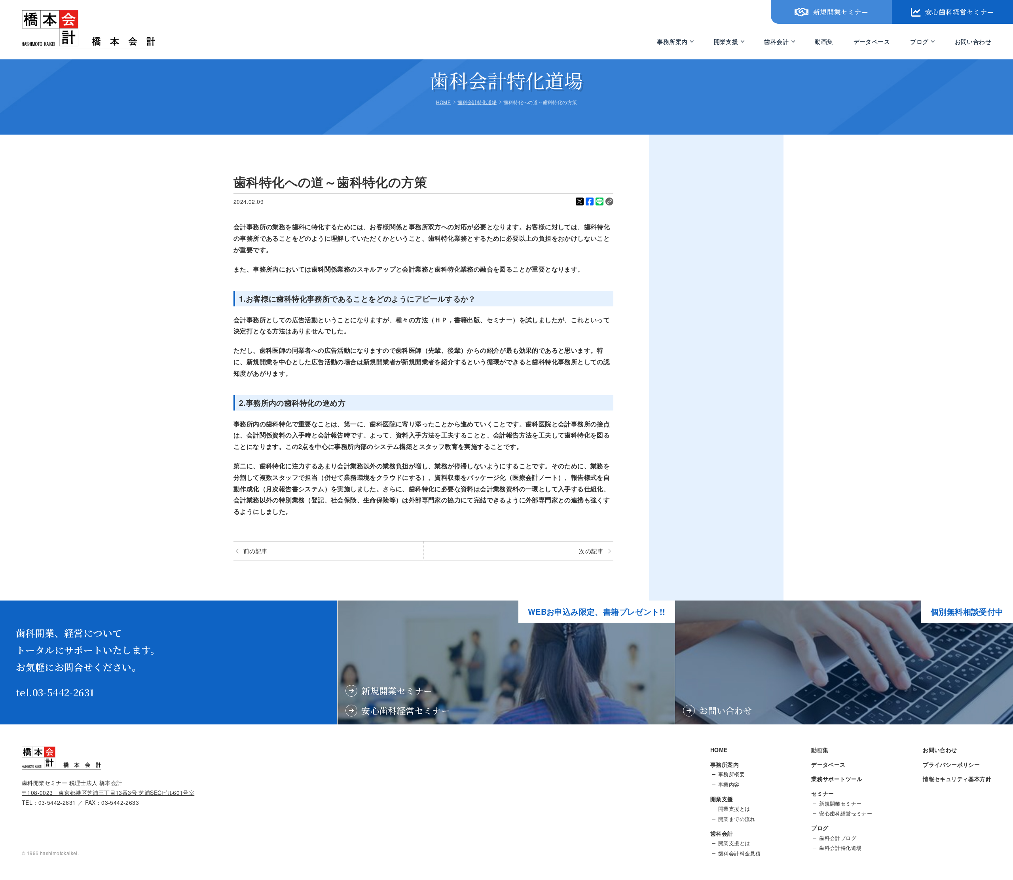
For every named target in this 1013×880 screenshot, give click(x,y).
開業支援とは (734, 808)
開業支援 (726, 41)
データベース (872, 41)
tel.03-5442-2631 (55, 692)
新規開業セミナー (840, 12)
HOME (719, 750)
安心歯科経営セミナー (959, 12)
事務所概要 (731, 774)
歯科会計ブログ (837, 838)
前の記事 (255, 551)
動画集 (824, 41)
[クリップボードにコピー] (609, 201)
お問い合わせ (973, 41)
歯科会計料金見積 (739, 853)
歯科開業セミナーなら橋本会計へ (70, 48)
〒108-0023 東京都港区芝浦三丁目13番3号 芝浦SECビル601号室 (108, 792)
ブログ (919, 41)
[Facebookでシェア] (590, 201)
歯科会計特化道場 (840, 847)
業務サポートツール (837, 779)
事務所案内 (672, 41)
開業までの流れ (736, 819)
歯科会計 (776, 41)
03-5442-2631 (57, 802)
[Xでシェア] (580, 201)
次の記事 (591, 551)
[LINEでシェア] (599, 201)
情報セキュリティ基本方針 (957, 779)
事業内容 (729, 784)
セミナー (822, 793)
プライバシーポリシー (951, 764)
